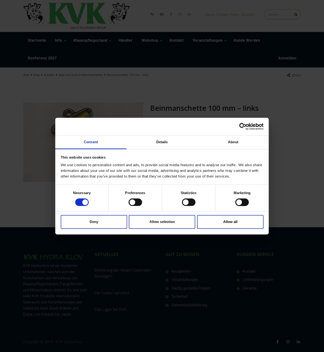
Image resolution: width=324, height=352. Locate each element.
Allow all (230, 222)
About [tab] (233, 142)
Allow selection (162, 222)
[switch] (135, 202)
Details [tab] (162, 142)
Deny (94, 222)
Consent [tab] (91, 142)
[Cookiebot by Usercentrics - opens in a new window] (243, 126)
